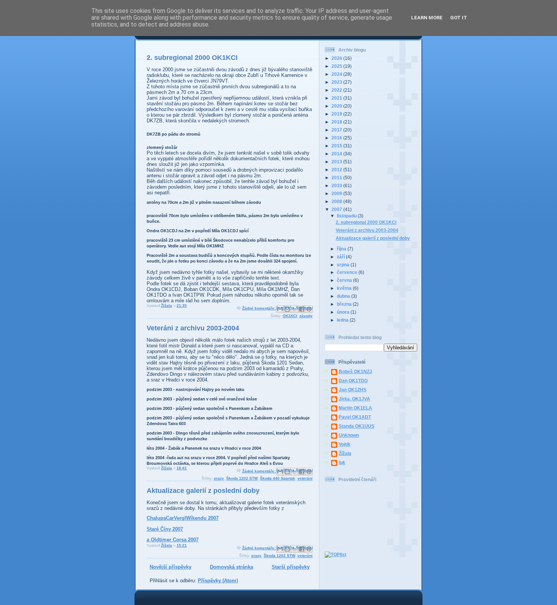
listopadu (347, 215)
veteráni (305, 478)
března (345, 304)
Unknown (349, 435)
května (345, 288)
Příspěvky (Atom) (218, 580)
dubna (344, 296)
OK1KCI (290, 316)
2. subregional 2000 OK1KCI (192, 57)
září (341, 256)
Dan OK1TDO (353, 380)
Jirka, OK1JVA (354, 398)
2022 (337, 90)
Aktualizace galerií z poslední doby (203, 490)
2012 (337, 169)
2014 (337, 153)
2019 (337, 113)
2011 (337, 177)
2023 (337, 82)
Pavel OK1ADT (355, 416)
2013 (337, 161)
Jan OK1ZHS (352, 389)
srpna (343, 264)
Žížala (345, 453)
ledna (343, 319)
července (347, 272)
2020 (337, 105)
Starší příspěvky (291, 567)
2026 (337, 58)
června (345, 280)
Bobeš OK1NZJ (355, 371)
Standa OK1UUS (356, 426)
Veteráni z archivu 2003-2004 (193, 328)
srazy (219, 478)
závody (306, 316)
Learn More (427, 17)
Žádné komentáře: (259, 308)
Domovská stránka (231, 567)
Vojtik (344, 444)
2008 (337, 201)
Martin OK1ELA (355, 407)
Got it (458, 17)
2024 (337, 74)
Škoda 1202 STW (242, 478)
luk (342, 462)
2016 (337, 137)
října (342, 248)
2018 (337, 121)
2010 (337, 185)
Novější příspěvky (170, 567)
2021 (337, 97)
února (343, 312)
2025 (337, 66)
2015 (337, 145)
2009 (337, 193)
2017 (337, 129)
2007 (337, 209)
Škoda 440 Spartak (277, 478)
